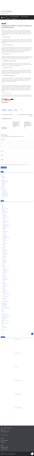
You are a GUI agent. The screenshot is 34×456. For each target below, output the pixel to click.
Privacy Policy (14, 18)
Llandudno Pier (4, 272)
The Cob (3, 241)
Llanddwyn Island (4, 224)
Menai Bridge (4, 227)
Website (2, 159)
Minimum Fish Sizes (4, 314)
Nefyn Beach (4, 256)
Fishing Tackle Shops (24, 16)
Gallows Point (4, 218)
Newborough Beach (5, 231)
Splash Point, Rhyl (5, 279)
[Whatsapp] (2, 100)
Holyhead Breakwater (5, 221)
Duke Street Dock (5, 285)
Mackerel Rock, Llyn (5, 253)
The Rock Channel (5, 296)
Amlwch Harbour (4, 212)
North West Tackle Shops (5, 308)
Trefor (3, 263)
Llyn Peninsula (4, 249)
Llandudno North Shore (5, 270)
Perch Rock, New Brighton (6, 293)
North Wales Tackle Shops (5, 307)
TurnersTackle (6, 11)
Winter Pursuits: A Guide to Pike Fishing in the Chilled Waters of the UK (16, 124)
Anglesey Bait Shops (4, 304)
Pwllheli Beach (4, 260)
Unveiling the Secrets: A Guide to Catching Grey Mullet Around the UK (28, 124)
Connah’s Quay (4, 269)
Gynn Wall (3, 289)
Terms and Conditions (5, 323)
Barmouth (3, 247)
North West (3, 282)
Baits (2, 324)
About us (3, 311)
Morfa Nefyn (4, 254)
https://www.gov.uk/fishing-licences (15, 73)
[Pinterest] (6, 100)
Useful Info (8, 18)
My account (3, 207)
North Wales (3, 265)
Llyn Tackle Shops (4, 305)
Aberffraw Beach (4, 211)
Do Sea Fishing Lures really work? (7, 114)
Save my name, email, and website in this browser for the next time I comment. (15, 164)
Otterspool (4, 292)
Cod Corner (4, 283)
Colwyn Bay (4, 267)
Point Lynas (4, 234)
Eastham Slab (4, 286)
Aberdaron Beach (4, 250)
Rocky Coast (4, 238)
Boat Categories (4, 327)
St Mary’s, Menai (4, 240)
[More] (9, 100)
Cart (2, 204)
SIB (2, 328)
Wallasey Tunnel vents (5, 301)
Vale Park (3, 299)
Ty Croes (3, 244)
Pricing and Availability (4, 440)
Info (5, 23)
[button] (7, 16)
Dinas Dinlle (4, 251)
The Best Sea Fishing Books (4, 128)
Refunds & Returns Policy (5, 320)
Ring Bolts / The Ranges (5, 237)
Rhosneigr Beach (4, 235)
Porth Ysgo (4, 259)
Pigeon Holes (4, 276)
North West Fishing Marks (14, 16)
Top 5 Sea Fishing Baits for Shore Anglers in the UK (25, 115)
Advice (3, 23)
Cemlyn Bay (4, 215)
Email (2, 155)
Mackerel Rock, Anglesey (6, 225)
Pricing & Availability (4, 317)
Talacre (3, 280)
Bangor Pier (4, 266)
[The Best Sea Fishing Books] (6, 121)
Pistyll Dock (4, 257)
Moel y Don (4, 228)
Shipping (3, 321)
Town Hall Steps (4, 298)
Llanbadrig (3, 222)
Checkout (3, 205)
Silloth (3, 295)
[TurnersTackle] (2, 17)
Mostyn (3, 273)
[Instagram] (8, 100)
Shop (6, 16)
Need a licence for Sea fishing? (6, 315)
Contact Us (2, 438)
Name (2, 151)
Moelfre (3, 230)
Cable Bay (3, 214)
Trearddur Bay (4, 243)
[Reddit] (4, 100)
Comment (3, 139)
